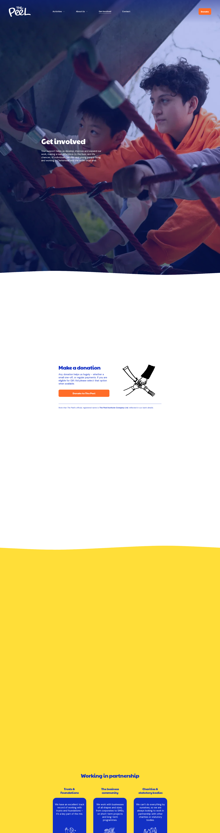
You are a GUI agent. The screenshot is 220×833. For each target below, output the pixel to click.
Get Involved (105, 11)
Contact (126, 11)
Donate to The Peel (84, 393)
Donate (205, 11)
